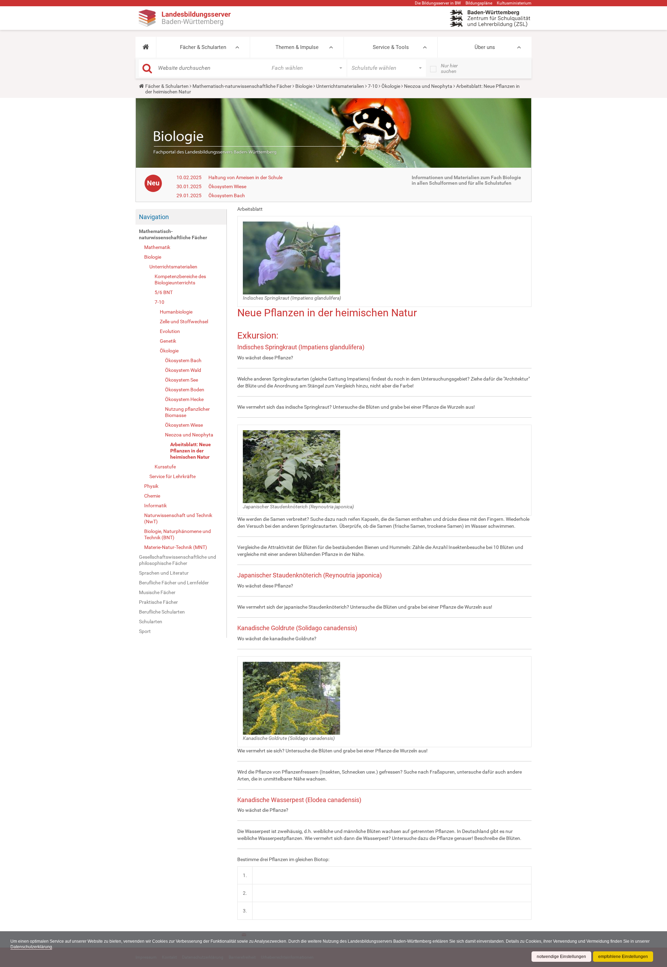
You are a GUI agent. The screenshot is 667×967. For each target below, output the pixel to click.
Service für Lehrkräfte (172, 476)
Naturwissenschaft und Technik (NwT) (178, 518)
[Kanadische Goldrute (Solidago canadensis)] (291, 697)
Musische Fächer (157, 592)
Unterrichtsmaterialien (340, 86)
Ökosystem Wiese (227, 186)
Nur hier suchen (449, 68)
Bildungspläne (479, 3)
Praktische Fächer (158, 602)
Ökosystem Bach (226, 195)
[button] (145, 47)
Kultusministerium (514, 3)
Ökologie (390, 86)
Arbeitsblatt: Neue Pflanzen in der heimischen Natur (190, 451)
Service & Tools (391, 47)
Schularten (150, 621)
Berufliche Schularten (162, 612)
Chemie (152, 496)
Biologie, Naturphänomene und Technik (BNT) (177, 534)
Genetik (168, 341)
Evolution (170, 331)
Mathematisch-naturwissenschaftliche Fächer (241, 86)
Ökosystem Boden (184, 389)
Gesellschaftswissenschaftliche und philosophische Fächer (177, 560)
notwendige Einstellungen (561, 956)
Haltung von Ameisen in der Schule (245, 177)
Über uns (485, 47)
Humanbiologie (176, 312)
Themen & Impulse (297, 47)
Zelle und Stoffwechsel (184, 321)
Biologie (303, 86)
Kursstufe (165, 466)
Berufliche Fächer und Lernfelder (174, 582)
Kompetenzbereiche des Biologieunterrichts (180, 279)
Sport (145, 631)
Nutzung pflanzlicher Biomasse (187, 412)
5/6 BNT (164, 292)
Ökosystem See (181, 380)
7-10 (373, 86)
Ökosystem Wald (183, 370)
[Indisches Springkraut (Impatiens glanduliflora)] (291, 257)
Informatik (155, 505)
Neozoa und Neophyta (428, 86)
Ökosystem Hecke (184, 399)
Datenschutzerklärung (31, 946)
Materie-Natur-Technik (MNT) (175, 547)
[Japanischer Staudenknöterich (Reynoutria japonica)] (291, 466)
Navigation (154, 216)
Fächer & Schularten (203, 47)
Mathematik (157, 247)
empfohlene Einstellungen (623, 956)
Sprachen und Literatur (164, 573)
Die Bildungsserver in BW (438, 3)
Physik (151, 486)
